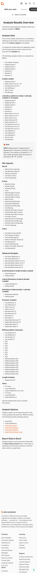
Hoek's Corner (23, 543)
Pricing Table (5, 560)
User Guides (23, 540)
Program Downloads (26, 557)
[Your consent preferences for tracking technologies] (34, 570)
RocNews (22, 548)
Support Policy (24, 564)
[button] (21, 3)
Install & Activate (24, 559)
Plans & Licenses (6, 558)
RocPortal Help (24, 567)
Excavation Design (7, 540)
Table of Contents (20, 15)
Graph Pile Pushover (11, 428)
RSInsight (4, 553)
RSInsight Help (24, 569)
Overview (24, 9)
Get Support (23, 572)
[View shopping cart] (26, 3)
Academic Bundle (7, 563)
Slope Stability (6, 538)
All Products (5, 555)
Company (4, 571)
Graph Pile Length (11, 425)
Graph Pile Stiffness (11, 430)
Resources (22, 538)
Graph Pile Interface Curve (13, 432)
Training (21, 545)
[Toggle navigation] (34, 3)
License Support (24, 562)
